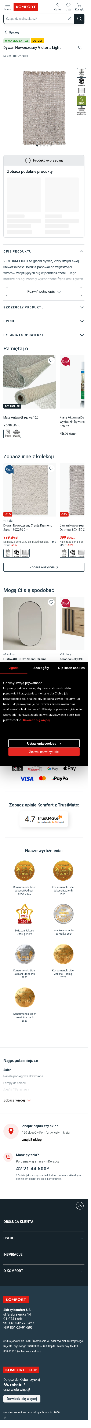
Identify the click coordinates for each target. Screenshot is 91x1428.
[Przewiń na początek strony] (80, 1205)
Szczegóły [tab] (41, 668)
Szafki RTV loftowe (16, 1090)
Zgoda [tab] (14, 668)
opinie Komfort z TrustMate (51, 805)
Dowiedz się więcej (36, 720)
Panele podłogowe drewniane (23, 1076)
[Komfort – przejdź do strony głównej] (16, 1299)
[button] (57, 7)
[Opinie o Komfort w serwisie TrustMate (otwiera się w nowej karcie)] (43, 819)
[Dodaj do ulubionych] (80, 47)
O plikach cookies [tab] (71, 668)
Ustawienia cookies (41, 743)
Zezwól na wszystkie (44, 751)
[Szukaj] (79, 19)
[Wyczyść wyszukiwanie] (69, 19)
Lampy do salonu (14, 1083)
